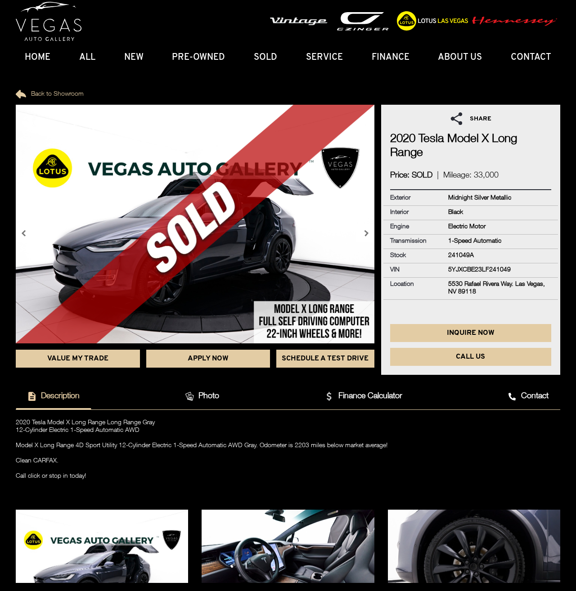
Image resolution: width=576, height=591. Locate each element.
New (134, 57)
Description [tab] (60, 396)
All (87, 57)
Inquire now (471, 333)
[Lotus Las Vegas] (48, 21)
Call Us (470, 356)
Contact (531, 57)
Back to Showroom (56, 94)
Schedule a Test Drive (325, 358)
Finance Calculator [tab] (370, 396)
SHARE (480, 119)
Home (37, 57)
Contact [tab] (535, 396)
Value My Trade (77, 358)
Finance (391, 57)
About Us (460, 57)
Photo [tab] (208, 396)
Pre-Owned (198, 57)
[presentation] (25, 233)
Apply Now (208, 358)
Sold (265, 57)
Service (324, 57)
